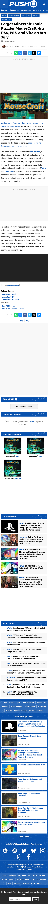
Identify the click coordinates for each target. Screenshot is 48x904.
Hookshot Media (16, 865)
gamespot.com (13, 285)
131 (15, 559)
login (32, 421)
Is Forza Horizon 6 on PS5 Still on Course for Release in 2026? (26, 665)
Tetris (43, 168)
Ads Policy (42, 706)
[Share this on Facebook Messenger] (39, 53)
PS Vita (35, 16)
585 (15, 531)
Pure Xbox (26, 875)
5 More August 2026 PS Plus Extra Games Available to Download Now (23, 657)
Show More (23, 837)
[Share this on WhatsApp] (16, 53)
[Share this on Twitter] (30, 53)
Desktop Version (36, 710)
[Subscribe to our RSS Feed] (5, 851)
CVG (33, 883)
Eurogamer (41, 879)
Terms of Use (29, 706)
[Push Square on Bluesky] (33, 851)
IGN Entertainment (36, 865)
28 (15, 545)
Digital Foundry (8, 879)
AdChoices (27, 867)
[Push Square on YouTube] (14, 851)
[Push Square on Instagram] (43, 851)
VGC (9, 883)
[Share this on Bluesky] (20, 53)
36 (15, 586)
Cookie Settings (20, 710)
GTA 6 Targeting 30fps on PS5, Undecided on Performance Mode (22, 693)
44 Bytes (16, 867)
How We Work (28, 702)
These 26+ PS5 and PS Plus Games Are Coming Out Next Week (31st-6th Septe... (26, 686)
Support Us (41, 702)
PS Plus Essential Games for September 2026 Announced (26, 643)
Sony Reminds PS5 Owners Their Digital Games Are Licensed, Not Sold (26, 629)
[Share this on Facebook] (25, 53)
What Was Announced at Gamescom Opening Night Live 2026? (26, 679)
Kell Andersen (13, 46)
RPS (39, 883)
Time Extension (39, 875)
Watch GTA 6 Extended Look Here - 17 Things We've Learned (25, 650)
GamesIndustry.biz (21, 883)
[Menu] (4, 4)
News (4, 16)
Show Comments (25, 406)
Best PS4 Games (8, 306)
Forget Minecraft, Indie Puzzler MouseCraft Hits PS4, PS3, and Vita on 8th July (23, 30)
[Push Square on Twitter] (24, 851)
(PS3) (9, 294)
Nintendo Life (14, 875)
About (11, 702)
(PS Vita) (10, 300)
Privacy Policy (16, 706)
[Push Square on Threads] (19, 857)
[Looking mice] (24, 106)
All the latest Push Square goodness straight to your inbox (24, 893)
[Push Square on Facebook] (29, 857)
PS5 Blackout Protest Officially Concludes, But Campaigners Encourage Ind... (25, 636)
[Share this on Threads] (34, 53)
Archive (9, 710)
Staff (19, 702)
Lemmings (9, 171)
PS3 (29, 16)
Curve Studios (14, 16)
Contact (5, 706)
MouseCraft (6, 19)
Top (5, 702)
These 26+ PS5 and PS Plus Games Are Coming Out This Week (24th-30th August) (26, 672)
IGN (32, 879)
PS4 (23, 16)
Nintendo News (23, 879)
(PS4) (9, 297)
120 (15, 572)
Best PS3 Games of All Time (13, 309)
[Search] (44, 4)
